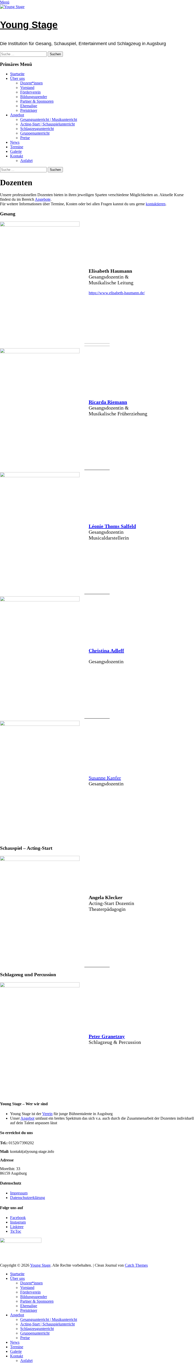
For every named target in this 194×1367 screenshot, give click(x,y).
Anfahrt (26, 160)
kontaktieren (155, 204)
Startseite (17, 74)
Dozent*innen (31, 83)
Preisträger (28, 110)
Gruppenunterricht (35, 133)
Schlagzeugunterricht (37, 128)
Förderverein (30, 92)
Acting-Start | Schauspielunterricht (47, 124)
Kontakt (16, 156)
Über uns (17, 78)
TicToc (15, 1231)
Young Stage (29, 25)
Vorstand (27, 87)
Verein (47, 1114)
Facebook (18, 1217)
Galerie (16, 151)
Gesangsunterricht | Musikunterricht (48, 119)
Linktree (16, 1227)
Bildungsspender (33, 97)
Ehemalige (28, 106)
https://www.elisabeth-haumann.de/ (117, 293)
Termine (16, 147)
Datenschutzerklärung (27, 1197)
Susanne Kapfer (105, 778)
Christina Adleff (106, 650)
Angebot (17, 115)
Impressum (19, 1193)
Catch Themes (136, 1265)
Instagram (18, 1222)
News (14, 142)
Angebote (43, 199)
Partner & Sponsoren (37, 101)
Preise (25, 138)
